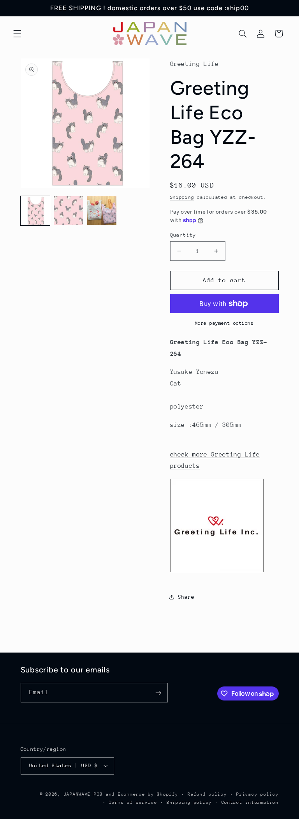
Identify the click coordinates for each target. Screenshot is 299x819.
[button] (17, 33)
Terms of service (133, 802)
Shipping (182, 197)
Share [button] (186, 597)
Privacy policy (257, 794)
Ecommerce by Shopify (148, 794)
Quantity (183, 235)
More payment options (224, 323)
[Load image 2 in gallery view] (68, 210)
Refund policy (207, 794)
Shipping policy (189, 802)
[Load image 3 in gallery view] (101, 210)
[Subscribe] (158, 692)
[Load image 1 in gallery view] (35, 210)
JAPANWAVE (77, 794)
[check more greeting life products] (217, 571)
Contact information (250, 802)
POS (98, 794)
